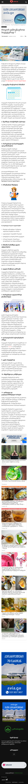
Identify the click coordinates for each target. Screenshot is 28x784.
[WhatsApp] (17, 646)
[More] (17, 42)
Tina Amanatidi (5, 36)
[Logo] (14, 1)
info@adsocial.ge (18, 773)
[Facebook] (7, 646)
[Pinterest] (14, 646)
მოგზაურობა (7, 24)
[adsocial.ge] (8, 767)
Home (2, 24)
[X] (10, 646)
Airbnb (9, 346)
